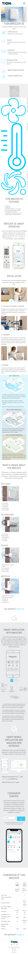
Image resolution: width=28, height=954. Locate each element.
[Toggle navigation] (24, 3)
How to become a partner (14, 947)
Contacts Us (14, 952)
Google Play (16, 237)
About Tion (14, 950)
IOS (19, 777)
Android (4, 779)
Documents (14, 948)
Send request (21, 818)
